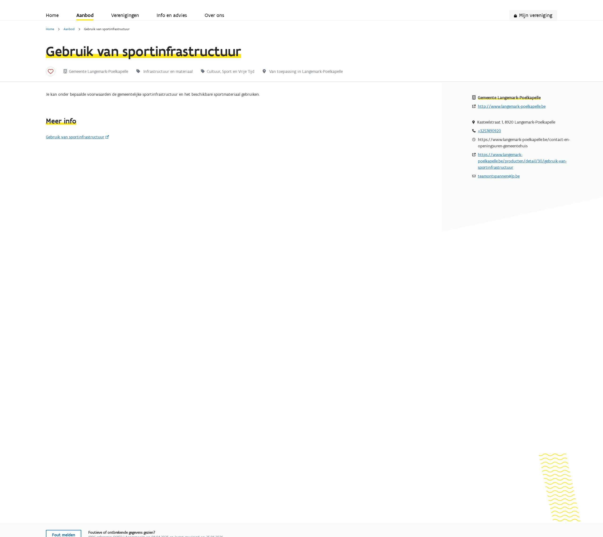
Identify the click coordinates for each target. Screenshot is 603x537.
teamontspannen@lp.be (499, 176)
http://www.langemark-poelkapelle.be (512, 106)
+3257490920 (489, 130)
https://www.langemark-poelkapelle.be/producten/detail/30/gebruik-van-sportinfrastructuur (522, 161)
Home (50, 29)
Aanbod (69, 29)
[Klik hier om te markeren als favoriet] (50, 71)
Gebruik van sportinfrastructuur (75, 137)
